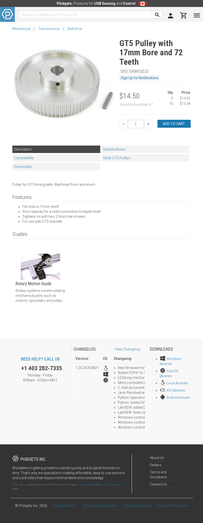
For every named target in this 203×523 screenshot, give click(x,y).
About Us (157, 458)
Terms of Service (111, 484)
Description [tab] (23, 149)
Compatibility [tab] (24, 158)
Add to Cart (174, 124)
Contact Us (158, 484)
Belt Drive (75, 29)
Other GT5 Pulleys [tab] (117, 158)
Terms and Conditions (99, 506)
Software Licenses (137, 506)
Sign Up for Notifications (139, 78)
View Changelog (127, 349)
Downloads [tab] (23, 167)
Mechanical (21, 29)
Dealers (155, 465)
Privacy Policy (86, 484)
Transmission (49, 29)
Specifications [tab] (114, 149)
